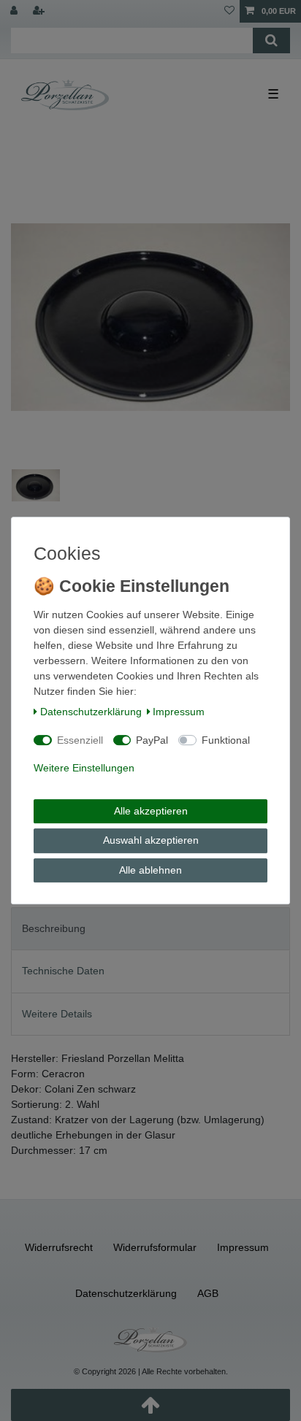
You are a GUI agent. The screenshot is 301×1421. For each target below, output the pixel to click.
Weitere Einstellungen (84, 768)
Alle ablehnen (150, 870)
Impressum (179, 711)
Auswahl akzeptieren (151, 840)
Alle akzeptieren (151, 811)
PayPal (152, 740)
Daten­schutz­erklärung (91, 711)
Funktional (226, 740)
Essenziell (80, 740)
